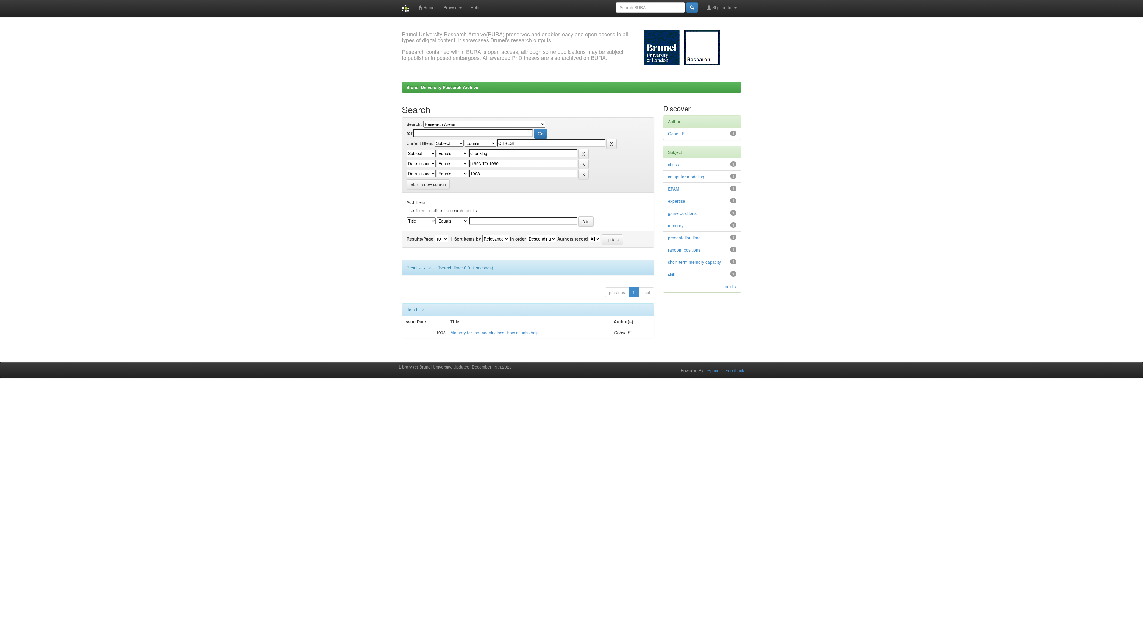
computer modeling (686, 177)
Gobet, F (676, 134)
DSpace (712, 370)
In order (518, 239)
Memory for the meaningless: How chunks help (494, 332)
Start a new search (428, 184)
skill (671, 274)
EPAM (673, 189)
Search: (414, 124)
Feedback (734, 370)
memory (675, 225)
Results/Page (420, 239)
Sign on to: (722, 7)
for (409, 133)
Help (475, 7)
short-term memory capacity (694, 262)
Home (428, 7)
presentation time (684, 238)
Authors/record (572, 239)
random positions (684, 250)
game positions (682, 213)
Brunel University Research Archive (442, 87)
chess (673, 164)
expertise (676, 201)
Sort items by (467, 239)
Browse (451, 7)
